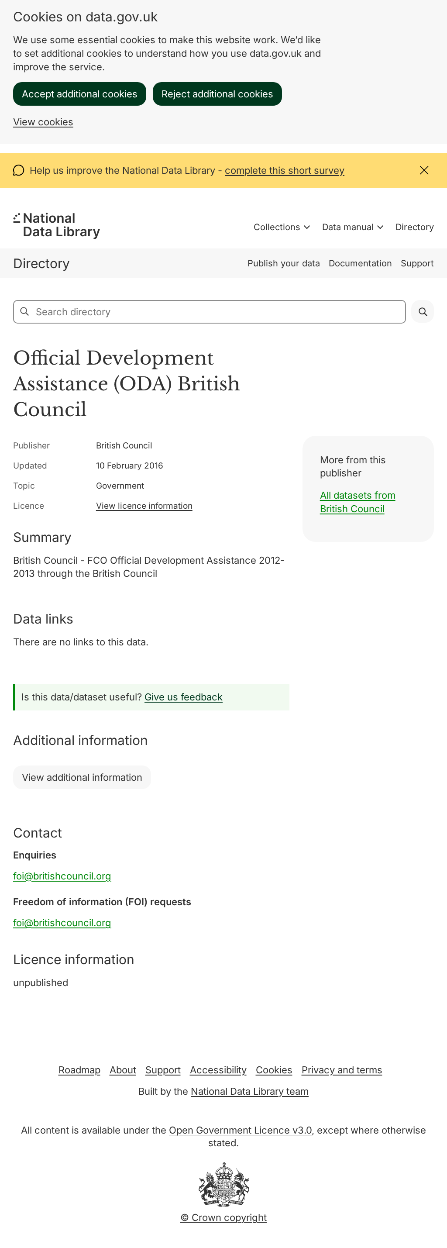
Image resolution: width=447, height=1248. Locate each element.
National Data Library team (250, 1091)
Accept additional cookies (80, 94)
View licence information (144, 506)
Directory (414, 227)
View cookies (43, 122)
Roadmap (79, 1070)
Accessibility (218, 1070)
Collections (277, 227)
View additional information (82, 777)
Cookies (274, 1070)
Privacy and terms (342, 1070)
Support (417, 263)
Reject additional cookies (217, 94)
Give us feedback (183, 697)
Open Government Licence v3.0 (240, 1130)
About (123, 1070)
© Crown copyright (223, 1217)
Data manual (348, 227)
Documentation (360, 263)
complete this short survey (284, 170)
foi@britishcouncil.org (62, 876)
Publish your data (284, 263)
